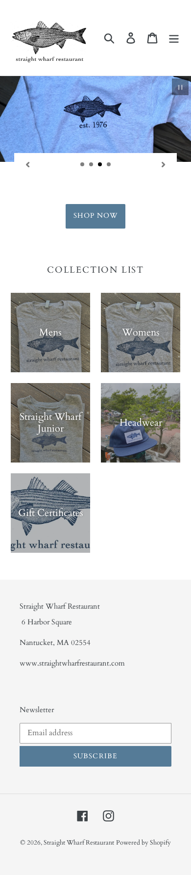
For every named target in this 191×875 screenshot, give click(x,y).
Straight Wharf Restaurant (79, 842)
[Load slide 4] (109, 164)
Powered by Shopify (143, 842)
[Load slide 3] (100, 164)
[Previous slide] (27, 164)
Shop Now (95, 215)
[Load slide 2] (91, 164)
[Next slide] (163, 164)
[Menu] (174, 38)
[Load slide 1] (82, 164)
